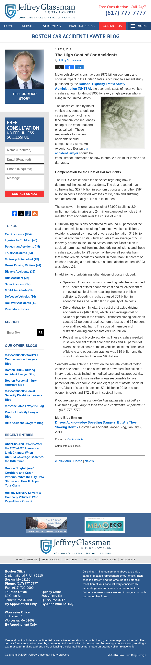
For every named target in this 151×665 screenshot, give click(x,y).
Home (8, 26)
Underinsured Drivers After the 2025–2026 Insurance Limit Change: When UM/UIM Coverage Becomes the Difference (24, 452)
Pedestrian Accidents (22, 246)
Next (89, 461)
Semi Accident (17, 284)
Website (28, 26)
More (142, 26)
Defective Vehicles (20, 296)
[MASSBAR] (105, 525)
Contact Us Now (24, 193)
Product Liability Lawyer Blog (21, 414)
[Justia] (28, 213)
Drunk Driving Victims (23, 265)
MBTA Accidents (19, 290)
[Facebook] (14, 213)
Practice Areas (82, 26)
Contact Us (112, 26)
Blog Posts (128, 559)
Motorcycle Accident (22, 259)
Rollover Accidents (21, 302)
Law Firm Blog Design (127, 655)
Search (40, 332)
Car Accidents (75, 439)
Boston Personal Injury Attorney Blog (21, 383)
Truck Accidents (19, 252)
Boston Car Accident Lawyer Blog (40, 11)
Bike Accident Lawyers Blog (24, 423)
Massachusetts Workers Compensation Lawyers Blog (21, 359)
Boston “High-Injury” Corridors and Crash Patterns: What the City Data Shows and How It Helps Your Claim (24, 477)
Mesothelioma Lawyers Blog (24, 406)
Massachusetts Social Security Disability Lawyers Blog (23, 395)
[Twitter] (21, 213)
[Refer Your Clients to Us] (46, 525)
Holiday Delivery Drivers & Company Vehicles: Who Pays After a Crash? (23, 497)
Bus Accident (17, 277)
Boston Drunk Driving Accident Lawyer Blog (20, 372)
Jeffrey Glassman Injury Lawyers (48, 654)
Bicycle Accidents (20, 271)
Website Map (109, 559)
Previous (63, 461)
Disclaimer (70, 559)
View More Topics (17, 309)
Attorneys (52, 26)
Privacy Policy (50, 559)
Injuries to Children (21, 240)
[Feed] (35, 213)
